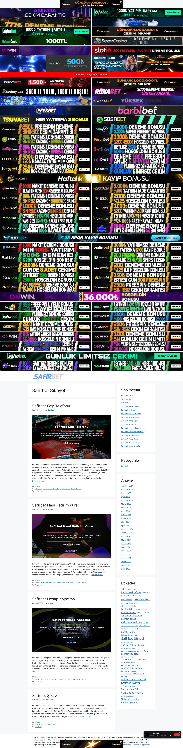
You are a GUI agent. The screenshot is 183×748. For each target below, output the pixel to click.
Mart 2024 (125, 547)
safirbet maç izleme (129, 659)
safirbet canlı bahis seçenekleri (129, 626)
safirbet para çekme (131, 668)
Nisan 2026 (126, 493)
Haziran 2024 (127, 536)
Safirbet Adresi (127, 396)
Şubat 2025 (126, 507)
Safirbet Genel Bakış (130, 421)
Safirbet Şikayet (55, 489)
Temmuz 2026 (127, 486)
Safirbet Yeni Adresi (131, 689)
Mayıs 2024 (126, 540)
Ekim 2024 (125, 522)
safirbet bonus (128, 618)
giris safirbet (141, 599)
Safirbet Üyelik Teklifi (130, 406)
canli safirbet (146, 592)
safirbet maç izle (127, 657)
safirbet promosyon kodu (131, 671)
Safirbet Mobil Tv (128, 424)
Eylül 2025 (125, 497)
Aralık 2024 (126, 515)
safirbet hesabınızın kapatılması (46, 679)
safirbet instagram (128, 651)
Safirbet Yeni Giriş (132, 692)
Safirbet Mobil (142, 659)
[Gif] (91, 178)
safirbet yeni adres (128, 686)
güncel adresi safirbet (130, 606)
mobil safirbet (141, 609)
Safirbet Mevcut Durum (131, 414)
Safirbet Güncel (132, 638)
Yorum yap (38, 491)
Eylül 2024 (125, 526)
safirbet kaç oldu (129, 653)
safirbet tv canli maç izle (133, 679)
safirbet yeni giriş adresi (127, 696)
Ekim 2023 (125, 565)
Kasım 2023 (126, 562)
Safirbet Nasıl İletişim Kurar (55, 505)
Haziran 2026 (127, 489)
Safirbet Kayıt (142, 651)
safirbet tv (125, 676)
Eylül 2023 (125, 569)
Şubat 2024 (126, 551)
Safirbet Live (39, 724)
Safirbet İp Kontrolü (129, 410)
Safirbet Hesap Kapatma (53, 599)
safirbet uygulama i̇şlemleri (71, 489)
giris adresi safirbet (131, 595)
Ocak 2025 (125, 511)
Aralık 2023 (126, 558)
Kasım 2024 (126, 518)
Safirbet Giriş (126, 399)
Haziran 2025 (127, 500)
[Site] (45, 129)
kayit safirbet (128, 609)
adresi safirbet (128, 589)
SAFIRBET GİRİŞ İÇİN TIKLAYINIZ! (91, 75)
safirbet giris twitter (144, 626)
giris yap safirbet (129, 603)
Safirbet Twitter (130, 682)
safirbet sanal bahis (126, 674)
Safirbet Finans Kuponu (131, 428)
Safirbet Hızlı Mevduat (130, 417)
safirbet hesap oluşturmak (128, 648)
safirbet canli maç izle (134, 622)
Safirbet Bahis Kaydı (129, 439)
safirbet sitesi (138, 674)
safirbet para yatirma (129, 665)
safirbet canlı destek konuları (45, 583)
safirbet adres (128, 612)
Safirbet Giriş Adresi (129, 635)
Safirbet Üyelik (130, 699)
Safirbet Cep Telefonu (51, 406)
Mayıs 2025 (126, 504)
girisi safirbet (126, 600)
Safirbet (37, 486)
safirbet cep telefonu (42, 489)
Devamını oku (38, 481)
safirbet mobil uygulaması (128, 662)
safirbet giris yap (129, 628)
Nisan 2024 (126, 544)
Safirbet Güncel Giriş (130, 442)
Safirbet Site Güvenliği (130, 446)
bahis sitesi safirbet (131, 592)
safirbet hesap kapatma (66, 679)
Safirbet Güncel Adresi (132, 645)
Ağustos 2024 (127, 529)
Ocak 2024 (125, 554)
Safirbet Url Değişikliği (130, 435)
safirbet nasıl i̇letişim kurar (65, 583)
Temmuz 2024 (127, 533)
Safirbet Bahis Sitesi (131, 615)
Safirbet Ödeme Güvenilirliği (133, 432)
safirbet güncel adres (127, 642)
